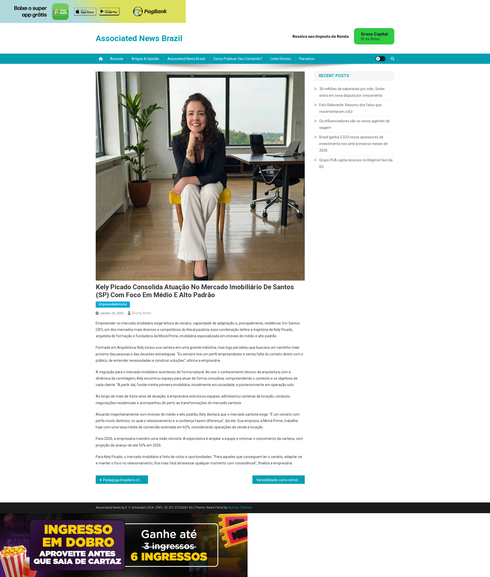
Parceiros (306, 59)
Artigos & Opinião (145, 59)
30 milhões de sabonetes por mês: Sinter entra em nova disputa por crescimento (352, 92)
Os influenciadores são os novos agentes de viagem (354, 124)
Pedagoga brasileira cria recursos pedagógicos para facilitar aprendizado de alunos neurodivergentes (125, 480)
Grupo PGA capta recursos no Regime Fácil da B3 (356, 163)
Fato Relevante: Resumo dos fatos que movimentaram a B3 (350, 108)
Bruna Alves (141, 313)
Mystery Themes (240, 507)
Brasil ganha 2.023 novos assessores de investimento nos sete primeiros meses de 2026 (353, 143)
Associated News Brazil (139, 38)
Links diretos (281, 59)
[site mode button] (380, 58)
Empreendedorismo (113, 304)
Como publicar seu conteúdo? (237, 59)
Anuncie (116, 59)
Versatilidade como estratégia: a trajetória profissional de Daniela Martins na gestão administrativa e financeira (280, 480)
